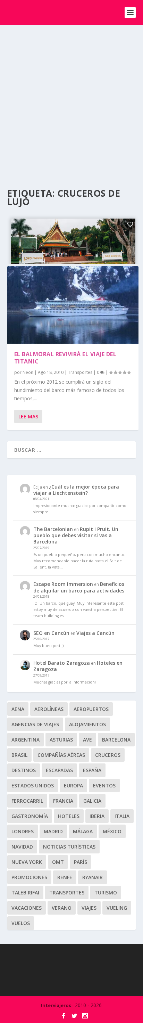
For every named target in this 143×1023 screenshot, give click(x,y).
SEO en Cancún (51, 633)
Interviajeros (56, 1005)
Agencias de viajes (35, 724)
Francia (63, 800)
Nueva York (26, 862)
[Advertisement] (71, 100)
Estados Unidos (32, 785)
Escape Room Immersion (63, 584)
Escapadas (59, 770)
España (92, 770)
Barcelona (116, 739)
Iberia (97, 816)
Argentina (25, 739)
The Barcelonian (53, 529)
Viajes (89, 908)
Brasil (19, 755)
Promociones (29, 877)
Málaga (83, 831)
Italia (122, 816)
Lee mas (28, 416)
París (80, 862)
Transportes (80, 372)
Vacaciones (26, 908)
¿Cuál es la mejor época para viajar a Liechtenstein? (76, 489)
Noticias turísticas (69, 846)
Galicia (92, 800)
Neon (28, 372)
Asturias (61, 739)
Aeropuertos (91, 709)
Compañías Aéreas (61, 755)
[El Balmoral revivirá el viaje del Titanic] (73, 305)
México (112, 831)
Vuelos (20, 923)
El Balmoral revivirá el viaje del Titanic (65, 357)
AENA (17, 709)
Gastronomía (29, 816)
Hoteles (68, 816)
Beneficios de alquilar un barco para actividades (78, 587)
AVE (87, 739)
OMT (58, 862)
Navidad (22, 846)
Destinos (23, 770)
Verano (62, 908)
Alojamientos (87, 724)
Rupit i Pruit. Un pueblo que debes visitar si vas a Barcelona (75, 535)
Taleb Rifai (25, 892)
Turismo (105, 892)
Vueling (117, 908)
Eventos (104, 785)
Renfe (64, 877)
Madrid (53, 831)
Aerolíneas (49, 709)
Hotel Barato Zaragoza (61, 663)
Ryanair (92, 877)
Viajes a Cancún (95, 633)
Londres (22, 831)
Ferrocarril (27, 800)
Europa (73, 785)
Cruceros (107, 755)
